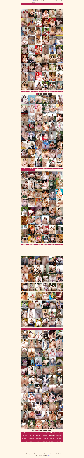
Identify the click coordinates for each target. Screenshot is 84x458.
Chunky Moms (39, 244)
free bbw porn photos (59, 440)
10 (51, 430)
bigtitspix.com (45, 435)
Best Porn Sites (31, 328)
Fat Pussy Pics (45, 91)
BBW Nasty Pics (38, 91)
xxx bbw (52, 168)
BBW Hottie (59, 328)
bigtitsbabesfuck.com (52, 435)
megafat (31, 168)
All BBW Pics (45, 328)
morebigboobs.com (59, 435)
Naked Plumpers (52, 328)
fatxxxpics (24, 91)
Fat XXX (25, 168)
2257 (49, 455)
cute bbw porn (59, 441)
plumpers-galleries (52, 91)
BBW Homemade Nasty (32, 244)
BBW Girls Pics (45, 441)
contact (48, 455)
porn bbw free (32, 435)
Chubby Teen (59, 168)
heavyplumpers (31, 91)
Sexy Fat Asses (32, 441)
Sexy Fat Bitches (24, 328)
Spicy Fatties (25, 435)
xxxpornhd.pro (33, 0)
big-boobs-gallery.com (38, 440)
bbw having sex (25, 440)
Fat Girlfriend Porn (38, 438)
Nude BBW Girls (52, 244)
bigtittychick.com (45, 244)
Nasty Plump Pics (59, 91)
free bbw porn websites (32, 438)
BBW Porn (24, 244)
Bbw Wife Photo (45, 438)
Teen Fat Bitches (31, 440)
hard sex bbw (25, 441)
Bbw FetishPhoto (24, 438)
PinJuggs (38, 168)
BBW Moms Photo (45, 440)
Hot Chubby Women (38, 328)
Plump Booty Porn (52, 440)
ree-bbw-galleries (45, 168)
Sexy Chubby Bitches (52, 441)
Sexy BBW (38, 441)
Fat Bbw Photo (52, 438)
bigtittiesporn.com (38, 435)
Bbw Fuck (59, 244)
